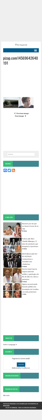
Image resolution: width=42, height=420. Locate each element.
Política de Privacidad (9, 404)
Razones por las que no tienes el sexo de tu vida (30, 226)
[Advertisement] (21, 21)
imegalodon (6, 405)
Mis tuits (6, 395)
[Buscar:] (21, 154)
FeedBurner (25, 368)
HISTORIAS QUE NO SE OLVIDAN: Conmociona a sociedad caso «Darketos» (29, 259)
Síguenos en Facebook (11, 376)
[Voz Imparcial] (21, 45)
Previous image (22, 113)
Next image (19, 116)
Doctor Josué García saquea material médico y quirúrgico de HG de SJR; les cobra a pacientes (30, 274)
